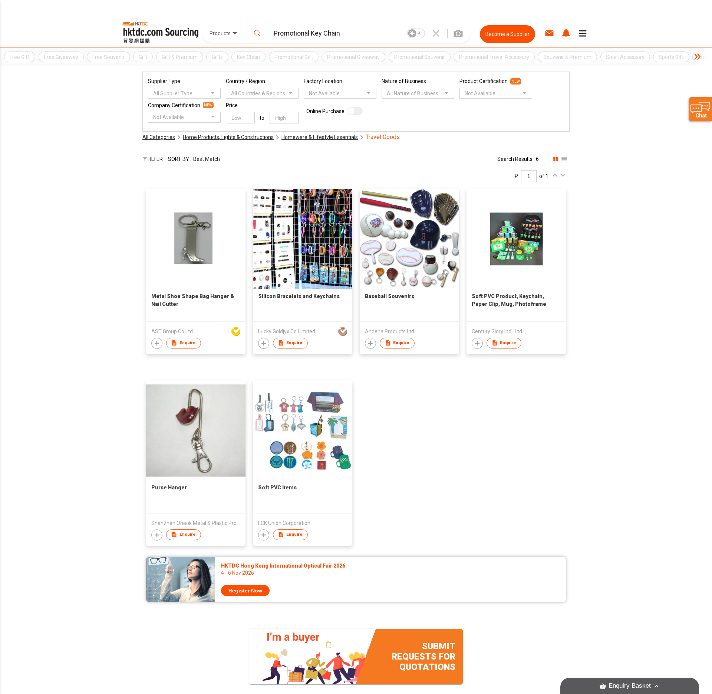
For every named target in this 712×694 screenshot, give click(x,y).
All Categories (158, 137)
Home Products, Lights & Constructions (228, 137)
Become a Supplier (507, 34)
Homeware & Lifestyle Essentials (319, 137)
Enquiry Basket (630, 685)
